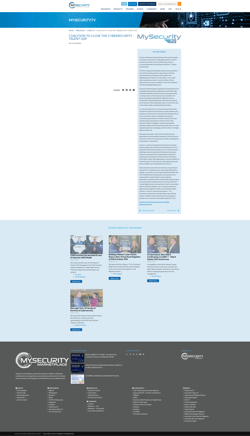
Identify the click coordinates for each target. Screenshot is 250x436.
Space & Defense (190, 404)
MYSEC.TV (90, 30)
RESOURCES (105, 9)
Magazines (52, 402)
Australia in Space (190, 421)
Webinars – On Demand (96, 408)
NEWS (162, 9)
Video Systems (189, 409)
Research (52, 395)
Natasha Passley (80, 325)
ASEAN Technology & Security (194, 414)
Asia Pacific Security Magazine (194, 411)
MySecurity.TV (189, 390)
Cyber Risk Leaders (190, 397)
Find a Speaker (22, 390)
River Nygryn (117, 274)
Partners (136, 407)
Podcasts (52, 404)
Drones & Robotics (190, 402)
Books (51, 397)
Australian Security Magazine (194, 418)
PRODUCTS (118, 9)
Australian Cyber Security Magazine (196, 416)
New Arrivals (21, 393)
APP (170, 9)
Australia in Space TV (56, 409)
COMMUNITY (152, 9)
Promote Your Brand (95, 397)
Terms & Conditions (57, 434)
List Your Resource (55, 411)
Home (71, 30)
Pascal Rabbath (80, 277)
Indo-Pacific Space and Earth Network (146, 390)
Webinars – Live (93, 406)
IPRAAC (136, 395)
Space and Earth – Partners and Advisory (147, 393)
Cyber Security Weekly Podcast (194, 395)
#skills (167, 202)
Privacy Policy (47, 434)
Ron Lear (78, 274)
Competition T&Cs (69, 434)
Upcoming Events (23, 395)
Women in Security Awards (142, 404)
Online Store (92, 393)
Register (132, 4)
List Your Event (22, 400)
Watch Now (76, 281)
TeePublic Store (93, 395)
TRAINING (130, 9)
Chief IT (187, 400)
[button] (123, 90)
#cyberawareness (145, 204)
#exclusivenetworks (157, 202)
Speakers (136, 409)
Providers (136, 411)
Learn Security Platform (96, 411)
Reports (51, 390)
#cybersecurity (144, 202)
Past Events (21, 397)
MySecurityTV (53, 407)
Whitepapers (53, 393)
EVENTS (140, 9)
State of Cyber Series (140, 402)
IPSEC (135, 397)
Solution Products (94, 390)
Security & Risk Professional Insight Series (147, 400)
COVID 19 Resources (56, 400)
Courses (91, 404)
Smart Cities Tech (190, 407)
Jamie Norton (156, 276)
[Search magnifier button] (179, 4)
